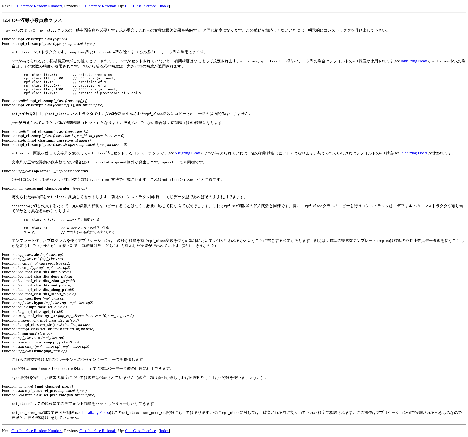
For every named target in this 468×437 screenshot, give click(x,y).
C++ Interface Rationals (97, 6)
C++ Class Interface (140, 6)
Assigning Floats (187, 153)
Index (164, 6)
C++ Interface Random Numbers (36, 6)
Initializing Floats (414, 61)
